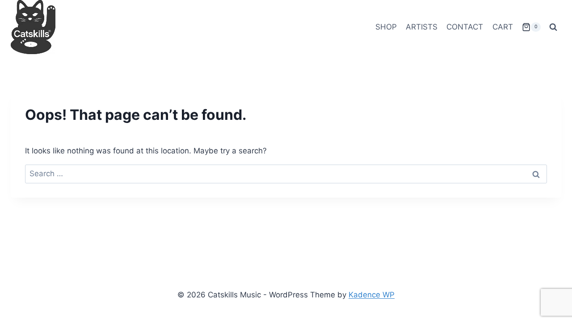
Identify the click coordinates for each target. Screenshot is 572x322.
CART (502, 26)
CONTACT (464, 26)
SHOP (386, 26)
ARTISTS (421, 26)
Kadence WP (372, 294)
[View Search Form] (553, 27)
